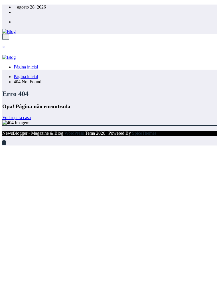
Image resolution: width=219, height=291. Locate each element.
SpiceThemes (144, 133)
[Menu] (5, 37)
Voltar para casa (16, 117)
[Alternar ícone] (4, 42)
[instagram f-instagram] (15, 21)
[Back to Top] (4, 142)
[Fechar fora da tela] (4, 52)
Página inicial (26, 67)
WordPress (74, 133)
